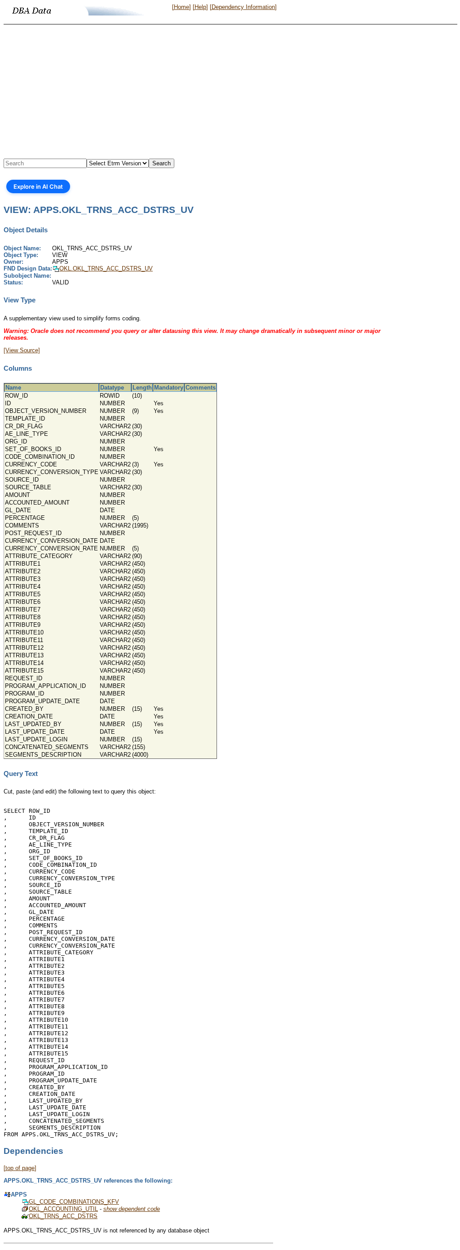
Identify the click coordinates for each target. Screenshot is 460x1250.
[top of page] (20, 1168)
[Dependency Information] (243, 7)
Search (161, 163)
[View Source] (22, 350)
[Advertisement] (230, 92)
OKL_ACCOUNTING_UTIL (63, 1209)
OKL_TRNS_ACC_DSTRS (63, 1216)
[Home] (181, 7)
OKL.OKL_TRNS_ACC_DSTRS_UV (106, 268)
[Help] (200, 7)
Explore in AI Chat (38, 186)
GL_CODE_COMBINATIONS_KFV (74, 1201)
